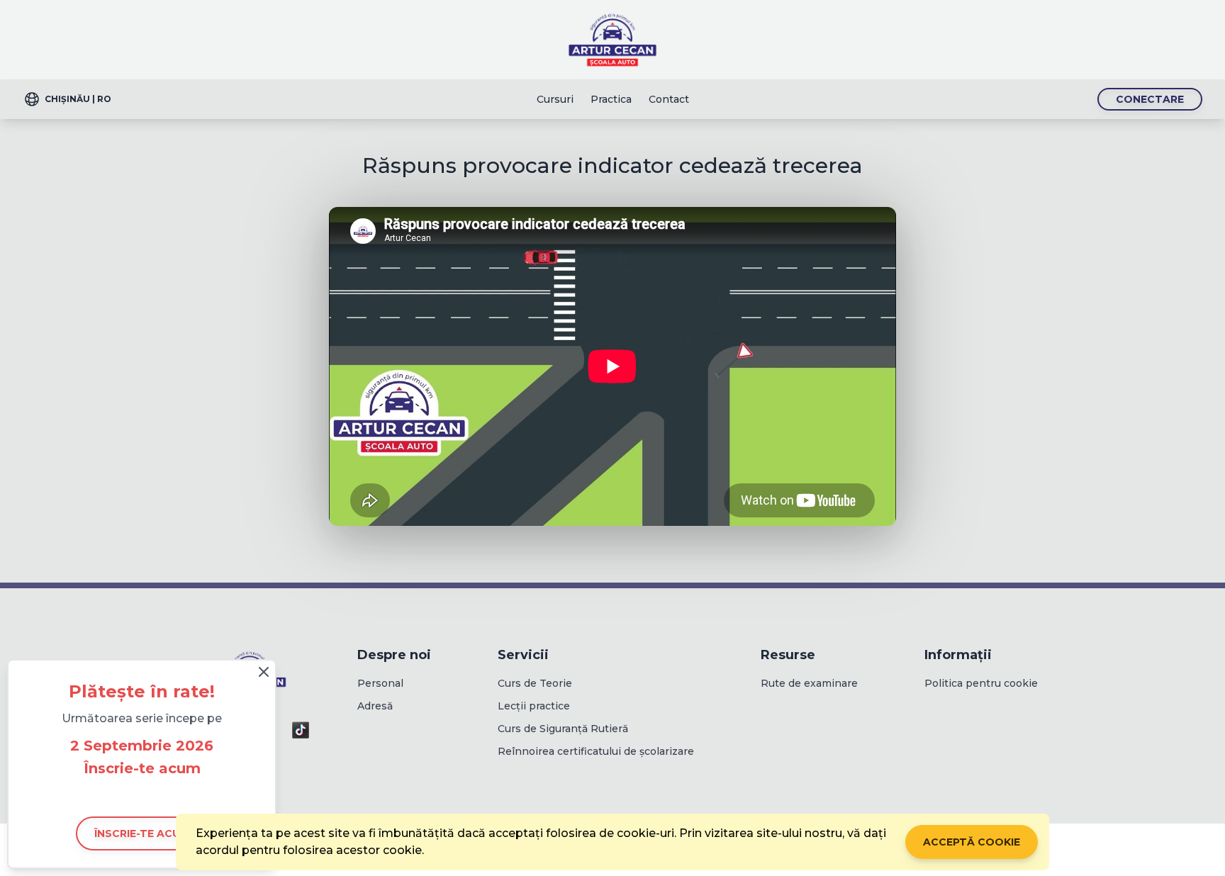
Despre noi (394, 655)
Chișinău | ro (78, 99)
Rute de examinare (809, 683)
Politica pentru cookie (981, 683)
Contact (669, 99)
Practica (611, 99)
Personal (380, 683)
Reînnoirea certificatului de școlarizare (596, 751)
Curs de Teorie (535, 683)
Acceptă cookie (971, 842)
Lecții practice (534, 706)
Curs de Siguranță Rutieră (563, 728)
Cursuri (555, 99)
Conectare (1150, 99)
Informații (958, 655)
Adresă (375, 706)
